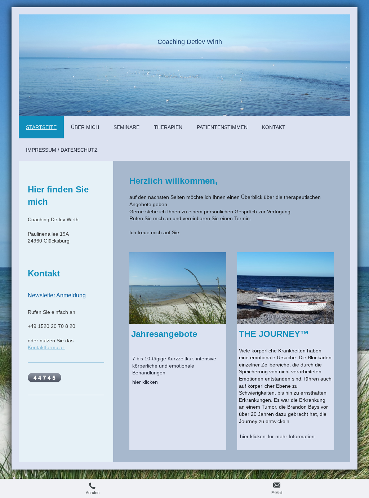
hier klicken (145, 382)
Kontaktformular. (46, 347)
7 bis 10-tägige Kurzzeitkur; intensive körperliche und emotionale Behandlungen (174, 365)
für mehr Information (291, 436)
